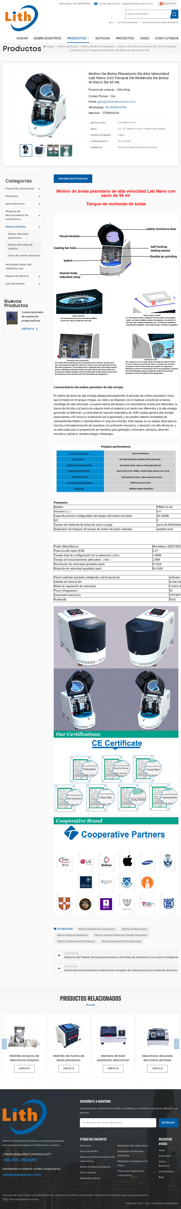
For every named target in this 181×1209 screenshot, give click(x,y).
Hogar (22, 38)
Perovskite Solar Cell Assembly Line (18, 266)
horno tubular (88, 1173)
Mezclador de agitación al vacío (133, 1163)
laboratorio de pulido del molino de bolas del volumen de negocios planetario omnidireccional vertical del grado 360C (157, 1058)
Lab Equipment (15, 284)
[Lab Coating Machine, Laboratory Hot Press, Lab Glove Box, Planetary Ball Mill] (21, 18)
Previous (4, 1044)
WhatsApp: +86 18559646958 (74, 4)
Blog (161, 1177)
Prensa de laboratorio (19, 188)
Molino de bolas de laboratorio (96, 929)
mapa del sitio (134, 1204)
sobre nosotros (164, 1164)
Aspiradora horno (90, 1178)
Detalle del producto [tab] (73, 178)
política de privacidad (165, 1204)
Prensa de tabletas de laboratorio (130, 1173)
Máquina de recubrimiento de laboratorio (16, 215)
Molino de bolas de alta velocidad (121, 942)
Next (176, 1044)
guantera (11, 196)
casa (162, 1150)
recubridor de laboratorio (133, 1146)
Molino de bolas (67, 47)
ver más (28, 328)
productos (76, 38)
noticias (102, 38)
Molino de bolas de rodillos (20, 247)
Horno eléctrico (15, 204)
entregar (168, 1123)
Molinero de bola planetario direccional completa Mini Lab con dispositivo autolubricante (113, 1058)
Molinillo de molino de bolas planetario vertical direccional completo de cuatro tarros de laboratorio (68, 1058)
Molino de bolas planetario (18, 236)
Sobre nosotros (47, 38)
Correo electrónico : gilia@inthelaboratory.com (126, 4)
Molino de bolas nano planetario (76, 942)
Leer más (24, 1068)
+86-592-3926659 (20, 1160)
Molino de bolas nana (134, 929)
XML (147, 1204)
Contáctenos (166, 38)
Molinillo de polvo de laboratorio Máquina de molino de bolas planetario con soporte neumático (24, 1058)
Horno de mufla (89, 1151)
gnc (111, 23)
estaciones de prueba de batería (160, 23)
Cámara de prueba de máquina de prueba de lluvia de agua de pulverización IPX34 (32, 317)
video (144, 38)
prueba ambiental (128, 23)
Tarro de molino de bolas (24, 256)
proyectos (125, 38)
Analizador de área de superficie (130, 1154)
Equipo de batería (17, 276)
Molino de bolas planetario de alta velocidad (121, 935)
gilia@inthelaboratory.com (22, 1174)
